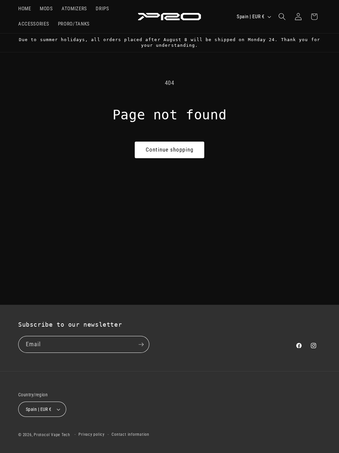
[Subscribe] (141, 344)
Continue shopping (169, 150)
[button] (282, 17)
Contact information (130, 434)
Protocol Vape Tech (52, 434)
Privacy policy (91, 434)
